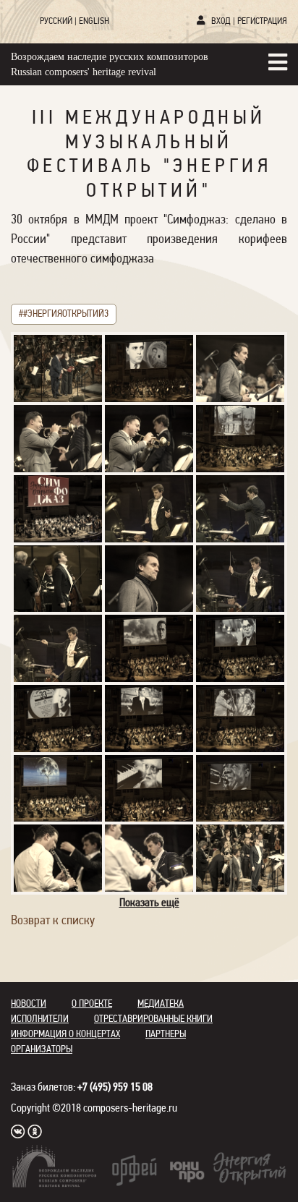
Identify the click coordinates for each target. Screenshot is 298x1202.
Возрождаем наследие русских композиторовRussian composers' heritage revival (109, 64)
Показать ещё (149, 903)
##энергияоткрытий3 (63, 314)
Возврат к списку (53, 921)
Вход (221, 21)
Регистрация (262, 21)
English (94, 21)
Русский (56, 21)
